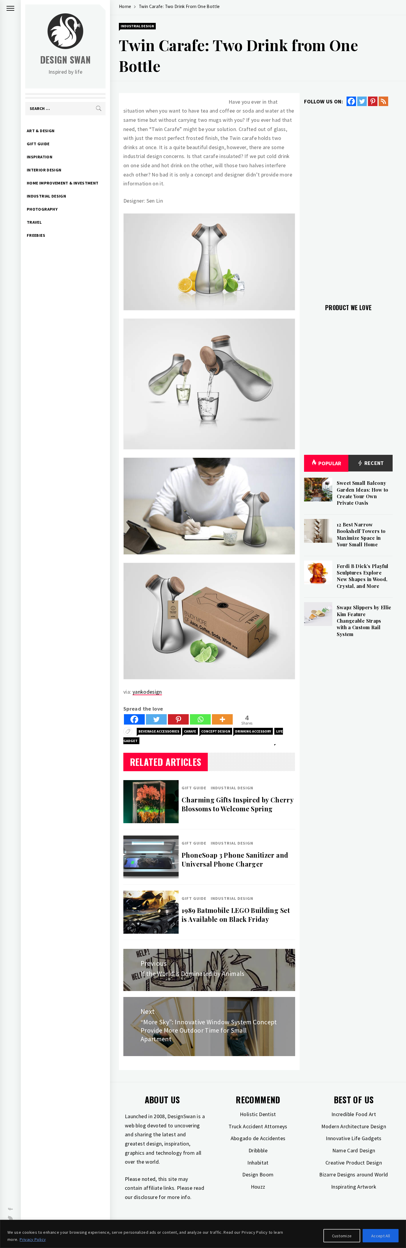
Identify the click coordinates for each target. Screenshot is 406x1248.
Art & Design (40, 130)
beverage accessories (159, 731)
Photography (42, 209)
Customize (342, 1235)
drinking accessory (253, 731)
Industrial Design (46, 196)
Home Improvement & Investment (62, 183)
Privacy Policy (33, 1239)
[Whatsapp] (200, 719)
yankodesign (147, 691)
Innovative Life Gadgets (353, 1138)
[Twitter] (156, 719)
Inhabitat (257, 1162)
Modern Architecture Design (353, 1126)
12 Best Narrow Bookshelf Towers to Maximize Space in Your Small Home (361, 534)
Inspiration (39, 157)
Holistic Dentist (258, 1114)
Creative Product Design (353, 1162)
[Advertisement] (348, 201)
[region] (203, 1234)
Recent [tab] (373, 463)
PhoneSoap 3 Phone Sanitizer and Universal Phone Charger (235, 860)
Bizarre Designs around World (353, 1174)
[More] (222, 719)
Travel (34, 222)
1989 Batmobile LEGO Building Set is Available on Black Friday (236, 915)
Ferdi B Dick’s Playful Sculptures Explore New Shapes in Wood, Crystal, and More (362, 576)
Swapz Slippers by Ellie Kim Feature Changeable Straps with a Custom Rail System (364, 620)
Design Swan (65, 59)
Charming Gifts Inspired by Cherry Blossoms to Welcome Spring (237, 804)
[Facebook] (134, 719)
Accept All (380, 1235)
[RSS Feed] (383, 101)
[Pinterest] (178, 719)
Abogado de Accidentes (258, 1138)
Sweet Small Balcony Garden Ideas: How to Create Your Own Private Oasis (362, 493)
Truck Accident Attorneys (258, 1126)
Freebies (36, 235)
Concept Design (215, 731)
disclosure (146, 1197)
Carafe (190, 731)
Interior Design (44, 170)
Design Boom (257, 1174)
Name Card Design (353, 1150)
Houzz (258, 1186)
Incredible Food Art (353, 1114)
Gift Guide (38, 143)
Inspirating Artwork (353, 1186)
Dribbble (257, 1150)
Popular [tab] (330, 463)
